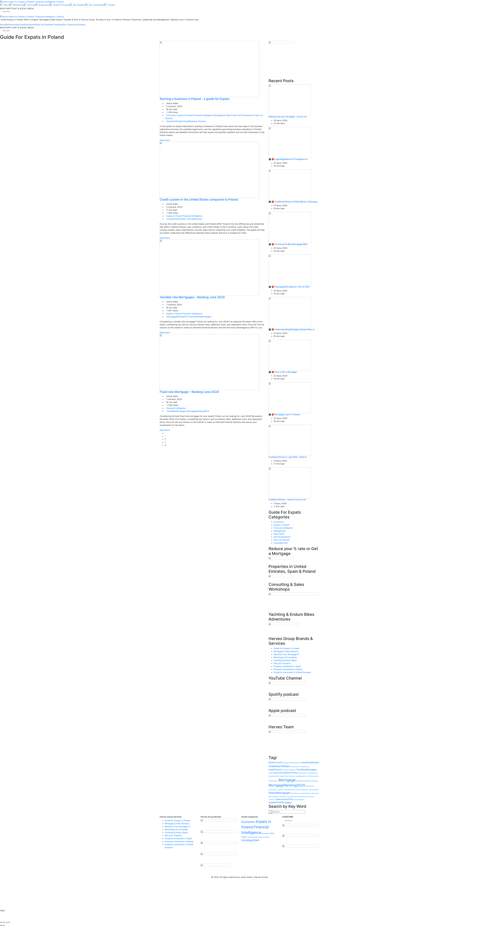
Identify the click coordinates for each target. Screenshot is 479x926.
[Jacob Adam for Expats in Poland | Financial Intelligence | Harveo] (32, 1)
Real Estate (232, 115)
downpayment (294, 766)
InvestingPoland (312, 773)
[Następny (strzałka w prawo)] (4, 925)
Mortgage (287, 780)
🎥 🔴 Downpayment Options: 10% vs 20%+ (289, 287)
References (11, 24)
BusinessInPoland (175, 121)
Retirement (283, 796)
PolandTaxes (295, 793)
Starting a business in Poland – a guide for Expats (195, 99)
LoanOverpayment (313, 776)
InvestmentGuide (274, 776)
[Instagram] (10, 11)
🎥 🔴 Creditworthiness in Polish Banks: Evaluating (293, 201)
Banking (285, 763)
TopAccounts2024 (284, 799)
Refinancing (315, 793)
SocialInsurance (303, 796)
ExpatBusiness (190, 121)
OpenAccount (309, 786)
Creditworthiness (279, 766)
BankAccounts (276, 762)
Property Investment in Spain (287, 666)
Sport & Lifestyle (281, 540)
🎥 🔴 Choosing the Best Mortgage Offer (288, 244)
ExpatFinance (275, 769)
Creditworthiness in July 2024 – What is (288, 457)
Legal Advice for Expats (287, 776)
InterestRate (303, 773)
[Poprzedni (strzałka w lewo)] (1, 925)
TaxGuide (272, 799)
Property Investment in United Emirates (292, 672)
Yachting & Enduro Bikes (285, 660)
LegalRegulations (301, 776)
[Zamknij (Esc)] (9, 922)
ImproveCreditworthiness (285, 772)
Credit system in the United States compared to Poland (199, 199)
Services (20, 24)
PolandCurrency (314, 790)
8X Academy (57, 24)
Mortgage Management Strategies (307, 781)
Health (271, 773)
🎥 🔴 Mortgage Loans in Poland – (285, 414)
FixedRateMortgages (176, 411)
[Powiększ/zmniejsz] (1, 922)
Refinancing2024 (274, 796)
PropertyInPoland (305, 793)
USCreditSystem (194, 219)
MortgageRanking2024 (178, 316)
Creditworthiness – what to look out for (287, 499)
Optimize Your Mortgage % (286, 654)
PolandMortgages (280, 792)
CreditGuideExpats (310, 762)
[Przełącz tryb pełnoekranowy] (4, 922)
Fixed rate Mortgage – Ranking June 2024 (190, 392)
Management (220, 115)
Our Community (70, 24)
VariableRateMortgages (200, 316)
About (3, 24)
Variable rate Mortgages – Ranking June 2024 (193, 297)
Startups (202, 121)
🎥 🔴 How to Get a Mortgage (283, 372)
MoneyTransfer (273, 781)
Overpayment (273, 790)
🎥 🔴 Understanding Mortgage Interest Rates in (292, 329)
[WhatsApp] (11, 11)
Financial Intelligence (203, 115)
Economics (171, 115)
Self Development (246, 115)
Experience (29, 24)
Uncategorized (281, 543)
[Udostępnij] (6, 922)
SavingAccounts (292, 796)
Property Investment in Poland (288, 669)
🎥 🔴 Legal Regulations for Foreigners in (288, 159)
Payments (281, 790)
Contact (81, 24)
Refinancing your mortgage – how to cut (288, 116)
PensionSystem (289, 790)
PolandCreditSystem (176, 219)
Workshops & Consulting (285, 657)
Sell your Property (282, 663)
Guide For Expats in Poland (286, 648)
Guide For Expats (43, 24)
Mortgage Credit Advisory (286, 651)
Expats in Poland (185, 115)
